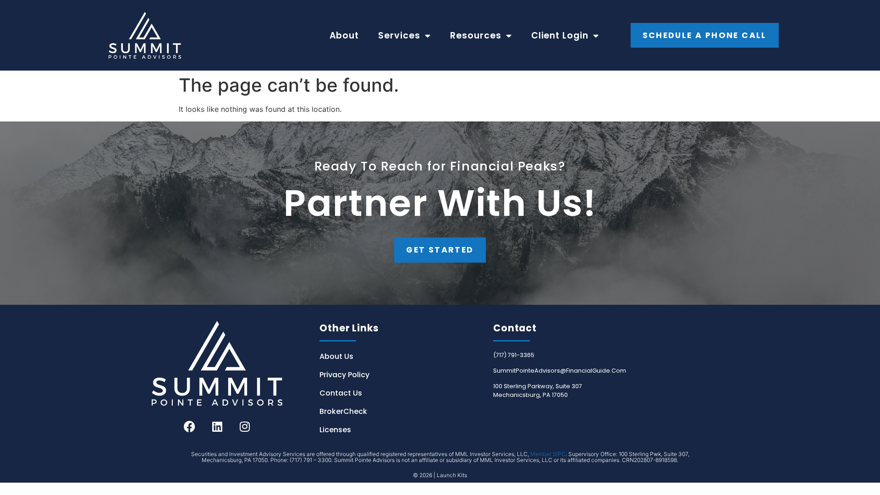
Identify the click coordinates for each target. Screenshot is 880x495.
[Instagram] (244, 426)
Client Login (560, 35)
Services (399, 35)
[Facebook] (189, 426)
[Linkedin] (217, 426)
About (344, 35)
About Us (336, 356)
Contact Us (340, 393)
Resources (475, 35)
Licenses (335, 429)
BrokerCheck (343, 411)
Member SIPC (548, 454)
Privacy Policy (344, 374)
